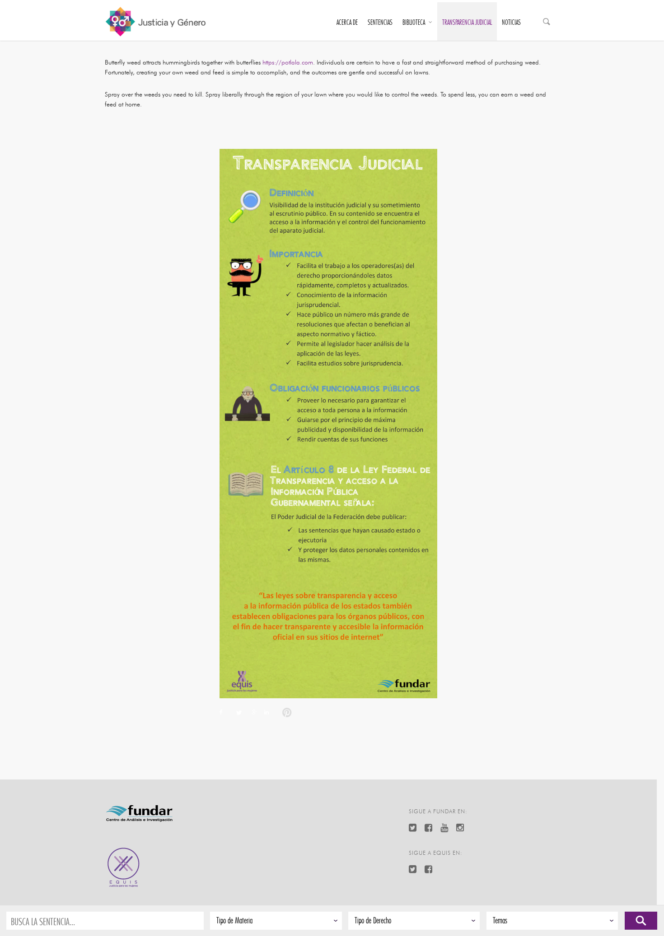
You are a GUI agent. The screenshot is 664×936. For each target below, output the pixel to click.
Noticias (511, 22)
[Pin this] (285, 713)
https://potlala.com (287, 62)
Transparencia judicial (467, 22)
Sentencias (380, 22)
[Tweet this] (238, 713)
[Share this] (225, 713)
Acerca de (347, 22)
